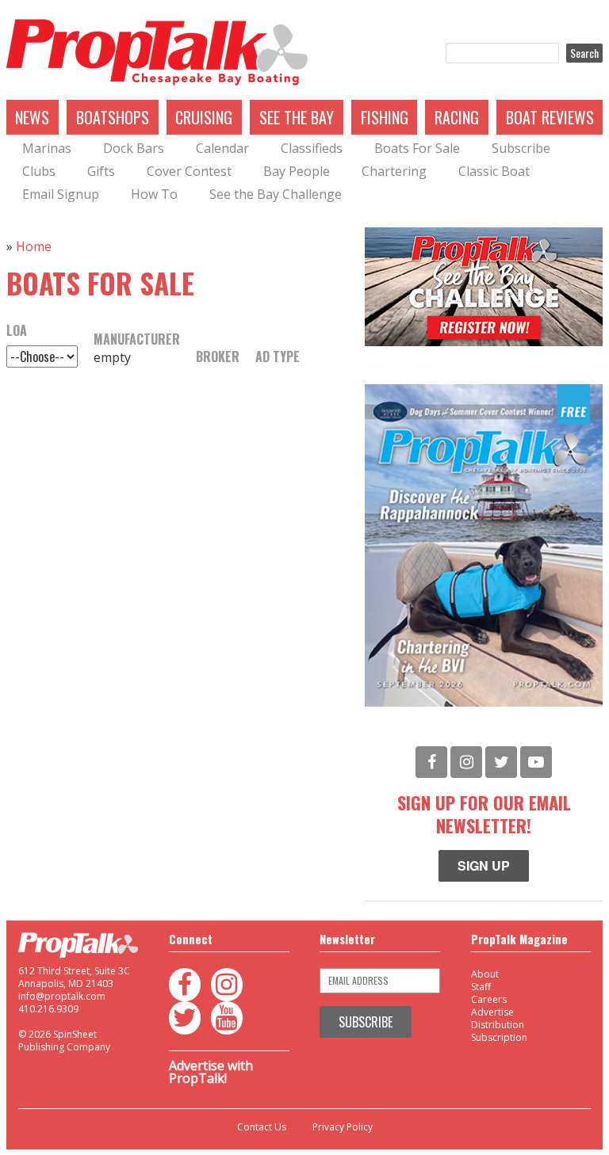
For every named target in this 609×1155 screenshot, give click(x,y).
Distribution (497, 1024)
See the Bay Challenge (275, 194)
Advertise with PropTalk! (211, 1072)
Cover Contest (189, 171)
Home (34, 246)
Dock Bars (133, 148)
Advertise (492, 1012)
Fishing (384, 117)
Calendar (222, 148)
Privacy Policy (342, 1127)
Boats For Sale (417, 148)
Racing (457, 117)
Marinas (46, 148)
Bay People (296, 171)
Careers (489, 999)
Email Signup (60, 194)
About (485, 974)
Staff (481, 986)
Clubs (39, 171)
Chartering (394, 171)
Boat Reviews (550, 117)
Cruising (203, 117)
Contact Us (261, 1127)
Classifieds (312, 148)
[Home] (157, 53)
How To (154, 194)
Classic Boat (494, 171)
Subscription (499, 1037)
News (32, 117)
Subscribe (521, 148)
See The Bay (296, 117)
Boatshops (112, 117)
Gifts (101, 171)
